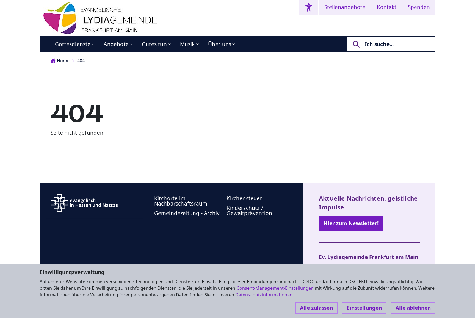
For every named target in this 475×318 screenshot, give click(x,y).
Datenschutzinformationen (264, 295)
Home (63, 61)
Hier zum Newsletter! (351, 223)
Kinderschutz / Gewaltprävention (249, 210)
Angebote (116, 44)
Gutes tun (154, 44)
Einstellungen (364, 307)
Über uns (219, 44)
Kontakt (386, 7)
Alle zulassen (316, 307)
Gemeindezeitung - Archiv (187, 213)
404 (81, 61)
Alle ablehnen (413, 307)
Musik (187, 44)
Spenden (419, 7)
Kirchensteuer (244, 198)
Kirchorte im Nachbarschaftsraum (180, 201)
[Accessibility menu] (308, 7)
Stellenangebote (344, 7)
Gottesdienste (72, 44)
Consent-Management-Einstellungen (276, 288)
